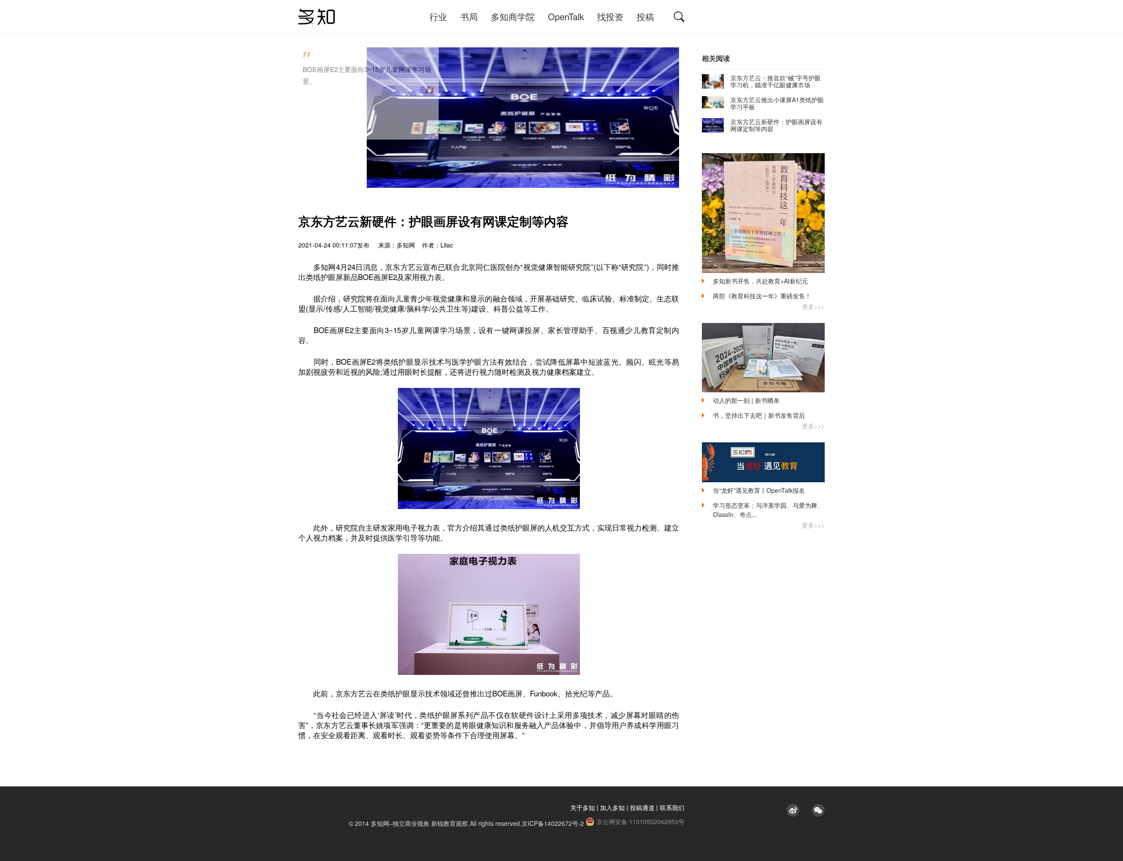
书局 (469, 16)
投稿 (645, 16)
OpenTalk (566, 16)
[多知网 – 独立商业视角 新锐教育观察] (316, 17)
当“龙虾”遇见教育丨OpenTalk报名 (759, 490)
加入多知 (612, 807)
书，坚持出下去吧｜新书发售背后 (759, 415)
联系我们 (672, 807)
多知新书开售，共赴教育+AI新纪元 (760, 280)
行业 (438, 16)
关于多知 (582, 807)
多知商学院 (513, 16)
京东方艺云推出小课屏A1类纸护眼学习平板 (777, 103)
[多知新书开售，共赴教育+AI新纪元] (763, 213)
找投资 (610, 16)
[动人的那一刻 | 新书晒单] (763, 357)
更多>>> (813, 306)
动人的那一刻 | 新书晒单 (746, 400)
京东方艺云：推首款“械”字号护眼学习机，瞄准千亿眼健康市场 (775, 81)
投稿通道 (642, 807)
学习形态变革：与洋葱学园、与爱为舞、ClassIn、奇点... (768, 510)
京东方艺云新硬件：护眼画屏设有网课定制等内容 (776, 125)
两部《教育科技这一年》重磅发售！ (762, 295)
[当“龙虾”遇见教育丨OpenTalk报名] (763, 462)
